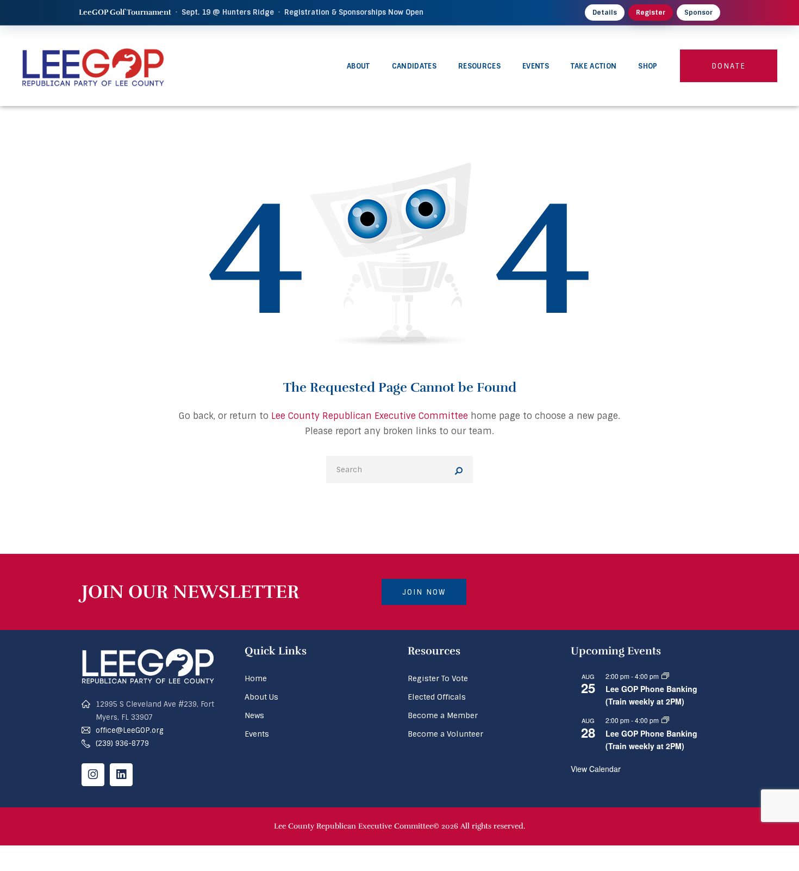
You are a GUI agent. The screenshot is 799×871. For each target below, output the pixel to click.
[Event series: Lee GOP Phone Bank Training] (665, 676)
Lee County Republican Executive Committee (369, 416)
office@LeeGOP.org (129, 730)
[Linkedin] (121, 774)
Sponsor (698, 12)
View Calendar (596, 768)
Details (604, 12)
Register (650, 12)
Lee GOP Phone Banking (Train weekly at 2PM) (651, 695)
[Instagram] (93, 774)
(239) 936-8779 (122, 743)
